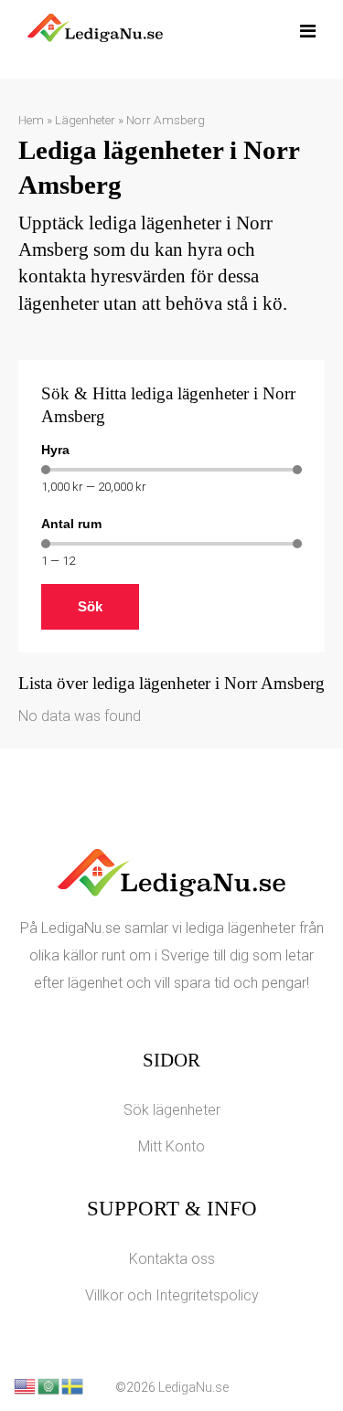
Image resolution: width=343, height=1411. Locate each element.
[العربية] (49, 1385)
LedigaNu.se (193, 1387)
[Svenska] (73, 1385)
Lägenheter (85, 119)
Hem (31, 119)
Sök (90, 606)
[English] (26, 1385)
